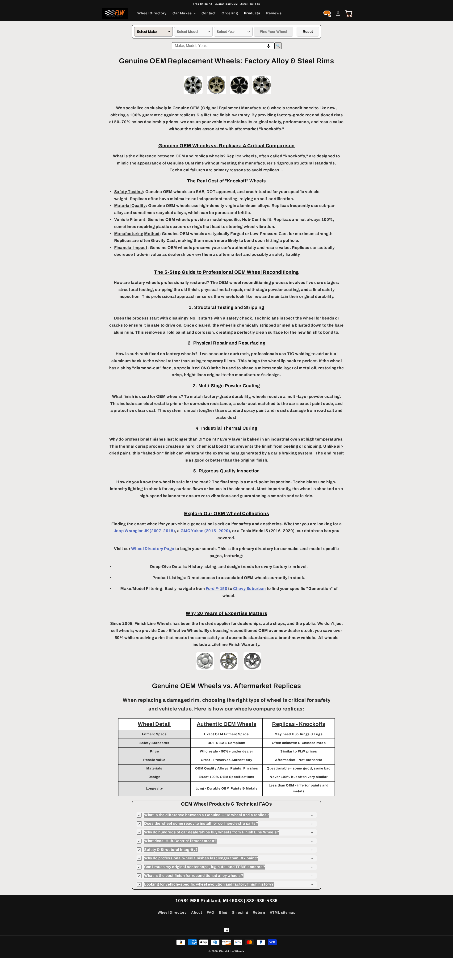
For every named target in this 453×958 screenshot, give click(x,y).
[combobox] (223, 45)
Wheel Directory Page (152, 548)
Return (259, 912)
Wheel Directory (172, 912)
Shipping (240, 912)
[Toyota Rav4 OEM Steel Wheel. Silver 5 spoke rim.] (229, 669)
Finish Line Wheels (231, 951)
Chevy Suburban (249, 588)
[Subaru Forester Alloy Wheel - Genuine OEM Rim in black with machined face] (239, 94)
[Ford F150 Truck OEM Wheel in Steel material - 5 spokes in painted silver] (205, 669)
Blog (223, 912)
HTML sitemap (283, 912)
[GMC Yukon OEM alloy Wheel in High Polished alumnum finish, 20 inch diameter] (261, 94)
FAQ (210, 912)
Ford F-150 (216, 588)
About (196, 912)
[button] (184, 13)
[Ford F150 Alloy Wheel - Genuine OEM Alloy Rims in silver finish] (193, 94)
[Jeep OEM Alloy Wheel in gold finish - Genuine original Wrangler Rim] (216, 94)
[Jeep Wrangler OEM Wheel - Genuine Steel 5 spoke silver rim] (252, 669)
